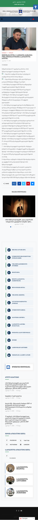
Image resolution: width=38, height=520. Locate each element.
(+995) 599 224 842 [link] (19, 4)
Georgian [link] (24, 518)
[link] (35, 7)
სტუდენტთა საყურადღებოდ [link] (13, 396)
